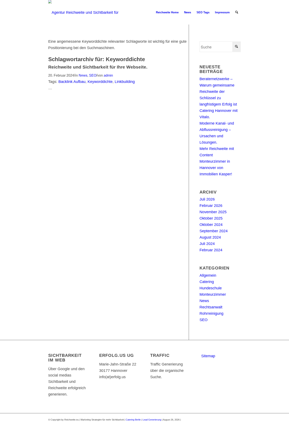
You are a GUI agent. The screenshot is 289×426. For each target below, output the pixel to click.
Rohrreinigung (211, 313)
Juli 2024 (207, 244)
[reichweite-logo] (85, 12)
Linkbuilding (125, 82)
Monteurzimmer (213, 294)
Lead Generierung (152, 419)
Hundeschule (211, 288)
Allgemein (208, 275)
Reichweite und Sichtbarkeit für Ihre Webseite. (97, 67)
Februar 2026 (211, 205)
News (83, 75)
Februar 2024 (211, 250)
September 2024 (214, 231)
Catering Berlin (133, 419)
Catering (207, 282)
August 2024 (210, 237)
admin (108, 75)
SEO (92, 75)
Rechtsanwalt (211, 307)
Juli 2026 (207, 199)
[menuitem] (167, 12)
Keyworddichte (100, 82)
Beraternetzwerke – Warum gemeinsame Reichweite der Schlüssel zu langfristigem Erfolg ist (218, 91)
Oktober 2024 (211, 225)
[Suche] (237, 12)
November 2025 (213, 212)
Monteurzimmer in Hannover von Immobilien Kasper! (216, 167)
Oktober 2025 (211, 218)
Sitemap (208, 356)
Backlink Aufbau (71, 82)
